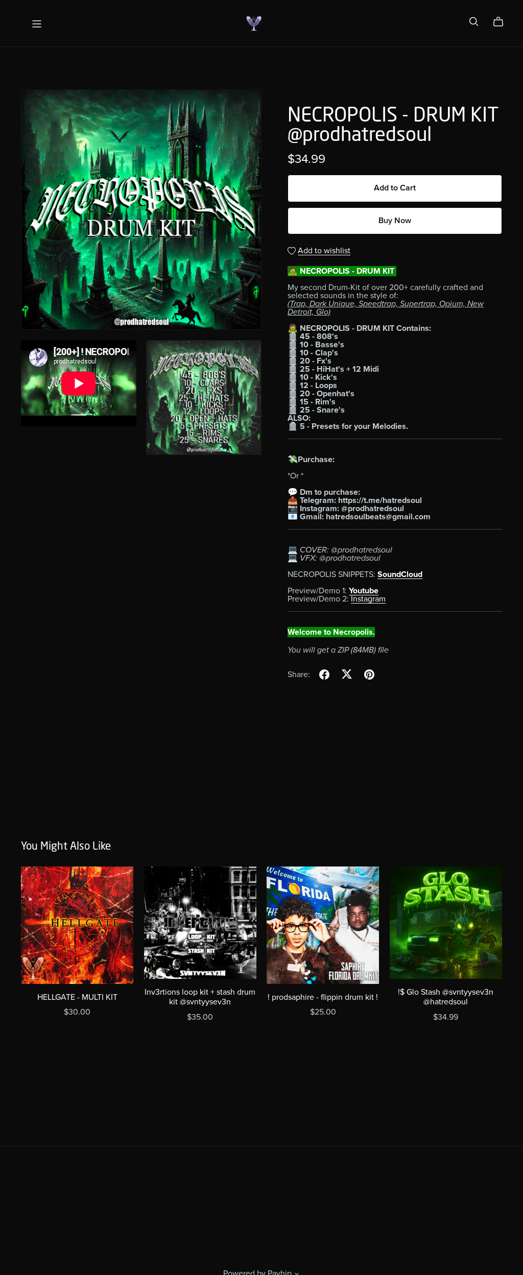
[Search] (474, 22)
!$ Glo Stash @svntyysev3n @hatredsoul (445, 997)
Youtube (363, 591)
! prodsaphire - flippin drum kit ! (323, 997)
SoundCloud (399, 574)
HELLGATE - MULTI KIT (77, 997)
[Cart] (502, 22)
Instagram (368, 599)
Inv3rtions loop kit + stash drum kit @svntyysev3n (200, 997)
